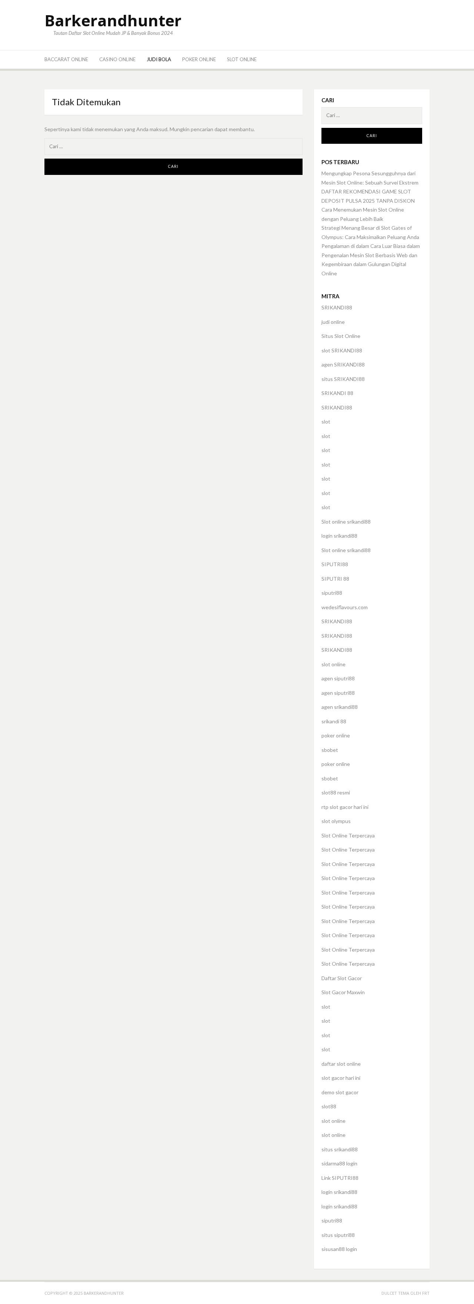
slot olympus (336, 821)
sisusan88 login (339, 1249)
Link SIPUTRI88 (339, 1178)
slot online (333, 664)
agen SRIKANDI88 (343, 364)
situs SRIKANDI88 (343, 379)
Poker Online (199, 59)
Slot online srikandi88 (346, 521)
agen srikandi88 (339, 707)
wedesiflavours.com (344, 607)
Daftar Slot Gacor (341, 978)
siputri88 (331, 593)
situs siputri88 (338, 1235)
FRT (426, 1293)
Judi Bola (159, 59)
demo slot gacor (339, 1092)
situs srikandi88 (339, 1149)
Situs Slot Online (340, 336)
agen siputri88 (338, 678)
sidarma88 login (339, 1163)
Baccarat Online (66, 59)
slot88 (328, 1106)
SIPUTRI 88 (335, 578)
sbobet (329, 750)
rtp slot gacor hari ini (344, 807)
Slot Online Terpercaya (348, 835)
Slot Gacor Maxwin (343, 992)
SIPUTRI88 (334, 564)
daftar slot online (341, 1064)
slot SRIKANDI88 (341, 350)
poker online (335, 735)
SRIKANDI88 (336, 307)
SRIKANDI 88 (337, 393)
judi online (333, 322)
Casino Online (117, 59)
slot (325, 421)
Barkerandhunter (112, 20)
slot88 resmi (335, 792)
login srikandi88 (339, 535)
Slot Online (242, 59)
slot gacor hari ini (340, 1078)
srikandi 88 (333, 721)
